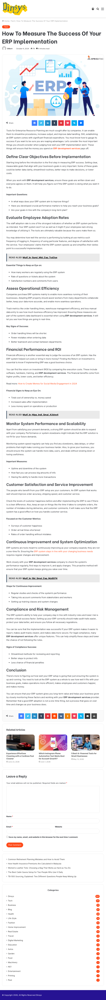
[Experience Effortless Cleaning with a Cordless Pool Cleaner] (20, 743)
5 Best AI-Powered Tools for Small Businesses (83, 754)
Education (12, 945)
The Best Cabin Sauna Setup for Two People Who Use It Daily (35, 872)
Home (6, 21)
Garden (11, 953)
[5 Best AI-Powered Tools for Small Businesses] (85, 743)
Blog (10, 909)
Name (9, 816)
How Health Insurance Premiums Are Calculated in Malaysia (34, 864)
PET (10, 967)
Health (11, 914)
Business (12, 905)
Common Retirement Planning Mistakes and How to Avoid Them (36, 859)
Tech (13, 21)
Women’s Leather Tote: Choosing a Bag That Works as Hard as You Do (39, 868)
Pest (10, 980)
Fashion (11, 923)
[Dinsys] (15, 9)
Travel (11, 936)
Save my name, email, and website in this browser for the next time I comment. (43, 837)
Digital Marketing (15, 940)
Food (10, 958)
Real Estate (13, 931)
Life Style (12, 918)
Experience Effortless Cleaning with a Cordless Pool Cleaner (20, 756)
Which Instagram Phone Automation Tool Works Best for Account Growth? (52, 756)
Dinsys (11, 896)
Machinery (12, 962)
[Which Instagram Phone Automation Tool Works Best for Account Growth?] (53, 743)
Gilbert (10, 49)
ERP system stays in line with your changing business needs (63, 551)
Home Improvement (17, 927)
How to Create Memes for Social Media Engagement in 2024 (47, 383)
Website (58, 827)
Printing (11, 976)
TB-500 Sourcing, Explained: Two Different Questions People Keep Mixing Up (42, 876)
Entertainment (14, 971)
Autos (10, 949)
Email (9, 827)
